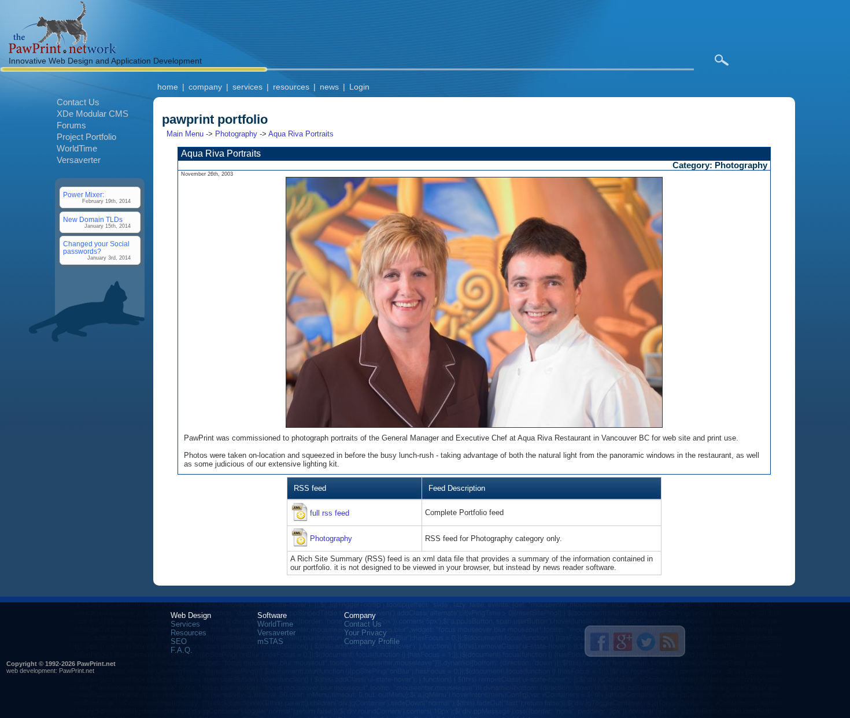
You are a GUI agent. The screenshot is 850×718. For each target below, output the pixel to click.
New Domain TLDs (93, 219)
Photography (236, 133)
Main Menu (185, 133)
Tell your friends (599, 641)
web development (31, 670)
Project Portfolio (86, 137)
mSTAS (270, 641)
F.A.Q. (182, 650)
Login (359, 86)
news (329, 86)
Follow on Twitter (646, 641)
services (247, 86)
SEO (179, 641)
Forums (71, 125)
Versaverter (79, 160)
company (205, 86)
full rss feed (329, 513)
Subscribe (669, 641)
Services (185, 624)
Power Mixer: (83, 194)
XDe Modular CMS (92, 114)
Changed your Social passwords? (96, 247)
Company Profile (372, 641)
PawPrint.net (76, 670)
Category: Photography (719, 165)
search (721, 60)
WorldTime (77, 148)
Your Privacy (365, 632)
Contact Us (78, 102)
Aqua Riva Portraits (301, 133)
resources (291, 86)
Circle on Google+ (623, 641)
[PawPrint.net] (62, 50)
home (167, 86)
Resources (188, 632)
